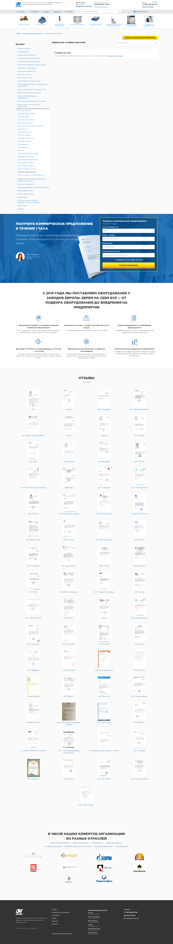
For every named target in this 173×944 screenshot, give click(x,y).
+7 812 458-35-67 (93, 918)
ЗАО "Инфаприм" (33, 670)
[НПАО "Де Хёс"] (68, 528)
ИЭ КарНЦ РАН (68, 461)
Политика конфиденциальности (62, 933)
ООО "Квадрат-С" (33, 779)
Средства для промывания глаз (27, 159)
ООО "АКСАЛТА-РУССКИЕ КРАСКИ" (33, 487)
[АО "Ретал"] (33, 581)
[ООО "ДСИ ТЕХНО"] (104, 768)
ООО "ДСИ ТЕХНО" (104, 779)
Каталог (54, 909)
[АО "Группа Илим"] (68, 633)
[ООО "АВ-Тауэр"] (104, 711)
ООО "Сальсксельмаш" (139, 696)
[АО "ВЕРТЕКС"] (139, 528)
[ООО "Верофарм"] (104, 398)
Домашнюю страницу (115, 55)
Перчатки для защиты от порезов (28, 153)
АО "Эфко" (33, 461)
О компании (34, 11)
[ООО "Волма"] (139, 633)
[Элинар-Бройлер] (33, 685)
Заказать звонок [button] (148, 6)
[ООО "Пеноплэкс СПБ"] (33, 607)
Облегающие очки (23, 144)
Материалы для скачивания (60, 912)
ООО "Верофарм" (104, 409)
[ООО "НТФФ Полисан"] (86, 794)
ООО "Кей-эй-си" (139, 566)
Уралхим (104, 435)
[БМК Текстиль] (139, 581)
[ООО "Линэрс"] (68, 768)
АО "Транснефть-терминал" (139, 409)
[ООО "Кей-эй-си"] (139, 555)
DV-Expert (18, 4)
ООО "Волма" (139, 644)
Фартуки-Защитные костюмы (27, 168)
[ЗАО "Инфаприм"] (33, 659)
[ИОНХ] (69, 424)
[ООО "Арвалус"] (139, 711)
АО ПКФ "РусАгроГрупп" (104, 513)
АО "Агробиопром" (69, 566)
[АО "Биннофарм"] (104, 450)
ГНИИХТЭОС (68, 487)
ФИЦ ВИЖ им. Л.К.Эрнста (69, 592)
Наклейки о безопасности (26, 138)
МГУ (33, 409)
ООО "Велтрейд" (69, 670)
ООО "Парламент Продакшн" (104, 592)
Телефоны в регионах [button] (101, 6)
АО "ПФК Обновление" (104, 539)
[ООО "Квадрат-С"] (33, 768)
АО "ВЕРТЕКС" (139, 539)
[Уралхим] (104, 424)
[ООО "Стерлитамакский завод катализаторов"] (68, 739)
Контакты (68, 11)
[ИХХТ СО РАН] (139, 450)
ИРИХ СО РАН (104, 566)
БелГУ (104, 618)
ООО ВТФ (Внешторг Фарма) (68, 513)
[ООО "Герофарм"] (33, 555)
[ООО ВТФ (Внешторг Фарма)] (68, 502)
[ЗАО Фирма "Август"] (33, 711)
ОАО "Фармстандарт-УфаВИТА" (33, 435)
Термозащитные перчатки (26, 162)
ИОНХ (69, 435)
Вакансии (57, 11)
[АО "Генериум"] (139, 424)
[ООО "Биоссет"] (139, 659)
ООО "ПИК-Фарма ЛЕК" (139, 618)
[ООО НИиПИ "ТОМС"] (33, 528)
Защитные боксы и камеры (26, 119)
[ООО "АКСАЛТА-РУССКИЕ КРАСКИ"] (33, 476)
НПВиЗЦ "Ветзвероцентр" (104, 670)
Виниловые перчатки (24, 110)
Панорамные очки (23, 147)
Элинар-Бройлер (33, 696)
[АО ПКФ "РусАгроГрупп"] (104, 502)
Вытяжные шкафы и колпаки (26, 113)
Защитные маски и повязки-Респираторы (30, 126)
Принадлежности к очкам (25, 156)
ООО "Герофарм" (33, 566)
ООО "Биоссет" (139, 670)
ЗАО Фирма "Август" (33, 722)
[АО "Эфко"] (33, 450)
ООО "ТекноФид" (139, 750)
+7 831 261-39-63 (93, 930)
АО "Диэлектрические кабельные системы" (104, 750)
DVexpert (19, 912)
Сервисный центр (141, 11)
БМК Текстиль (140, 592)
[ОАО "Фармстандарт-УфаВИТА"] (33, 424)
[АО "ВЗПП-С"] (68, 607)
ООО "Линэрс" (69, 779)
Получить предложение (140, 37)
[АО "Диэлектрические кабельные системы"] (104, 739)
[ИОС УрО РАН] (33, 502)
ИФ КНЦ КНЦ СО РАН (139, 513)
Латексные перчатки (24, 135)
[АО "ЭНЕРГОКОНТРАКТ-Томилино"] (33, 739)
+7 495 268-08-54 (149, 4)
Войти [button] (155, 1)
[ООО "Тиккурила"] (104, 476)
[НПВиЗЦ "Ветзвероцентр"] (104, 659)
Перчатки (20, 150)
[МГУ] (33, 398)
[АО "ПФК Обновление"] (104, 528)
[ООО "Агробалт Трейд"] (139, 768)
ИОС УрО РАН (33, 513)
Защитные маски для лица (26, 122)
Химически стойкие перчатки (27, 172)
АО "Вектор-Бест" (104, 644)
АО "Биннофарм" (104, 461)
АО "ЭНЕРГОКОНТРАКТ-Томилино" (33, 750)
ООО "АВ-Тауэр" (104, 722)
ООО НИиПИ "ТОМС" (33, 539)
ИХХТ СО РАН (140, 461)
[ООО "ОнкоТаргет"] (33, 633)
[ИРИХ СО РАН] (104, 555)
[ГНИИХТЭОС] (68, 476)
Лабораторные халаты (25, 132)
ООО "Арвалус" (139, 722)
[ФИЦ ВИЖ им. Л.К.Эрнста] (68, 581)
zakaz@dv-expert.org (85, 6)
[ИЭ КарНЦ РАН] (69, 450)
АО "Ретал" (33, 592)
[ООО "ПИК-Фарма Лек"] (139, 476)
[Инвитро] (68, 398)
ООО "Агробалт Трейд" (139, 779)
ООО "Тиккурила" (104, 487)
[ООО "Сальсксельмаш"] (139, 685)
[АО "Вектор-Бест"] (104, 633)
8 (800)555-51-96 (101, 4)
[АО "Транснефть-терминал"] (139, 398)
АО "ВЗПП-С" (68, 618)
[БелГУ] (104, 607)
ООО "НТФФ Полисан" (86, 805)
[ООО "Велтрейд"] (68, 659)
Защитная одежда (23, 116)
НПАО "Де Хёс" (68, 539)
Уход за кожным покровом (26, 165)
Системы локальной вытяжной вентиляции (31, 175)
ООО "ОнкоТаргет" (33, 644)
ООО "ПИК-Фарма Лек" (139, 487)
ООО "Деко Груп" (104, 696)
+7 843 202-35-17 (93, 926)
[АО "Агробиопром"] (68, 555)
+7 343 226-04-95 (93, 922)
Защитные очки (22, 129)
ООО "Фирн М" (69, 696)
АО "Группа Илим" (68, 644)
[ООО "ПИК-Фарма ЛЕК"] (139, 607)
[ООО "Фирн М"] (68, 685)
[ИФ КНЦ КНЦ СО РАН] (139, 502)
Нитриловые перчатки (24, 141)
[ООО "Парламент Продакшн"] (104, 581)
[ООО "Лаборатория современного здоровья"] (69, 711)
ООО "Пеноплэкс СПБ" (33, 618)
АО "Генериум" (139, 435)
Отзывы (46, 11)
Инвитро (69, 409)
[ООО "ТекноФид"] (139, 739)
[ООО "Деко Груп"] (104, 685)
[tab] (86, 382)
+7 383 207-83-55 (93, 934)
